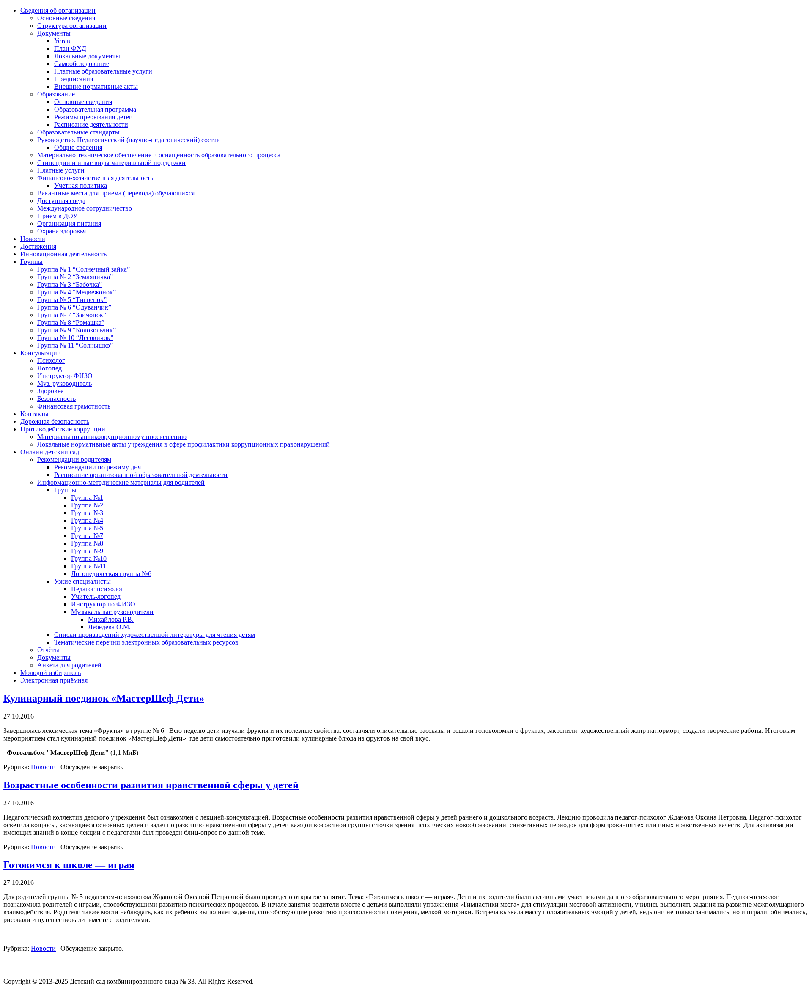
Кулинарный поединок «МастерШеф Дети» (103, 698)
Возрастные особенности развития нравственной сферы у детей (151, 784)
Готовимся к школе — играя (68, 864)
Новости (43, 767)
